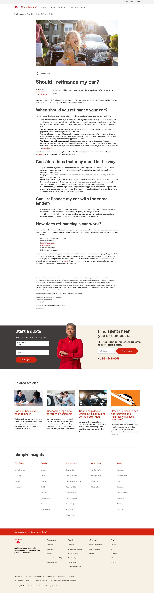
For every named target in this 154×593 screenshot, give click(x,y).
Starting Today (96, 487)
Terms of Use (51, 576)
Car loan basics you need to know (26, 412)
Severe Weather (122, 492)
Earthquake (120, 470)
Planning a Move (71, 498)
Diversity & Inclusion (95, 549)
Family (17, 481)
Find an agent (127, 351)
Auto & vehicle (20, 470)
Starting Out (70, 470)
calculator (41, 154)
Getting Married (71, 476)
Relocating (69, 509)
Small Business (46, 509)
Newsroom (50, 553)
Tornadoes (120, 498)
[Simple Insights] (29, 8)
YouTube (113, 562)
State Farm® (41, 93)
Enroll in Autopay (73, 558)
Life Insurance (45, 498)
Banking (18, 476)
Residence (18, 487)
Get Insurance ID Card (74, 566)
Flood (118, 481)
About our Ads (18, 576)
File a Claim (71, 544)
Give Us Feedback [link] (52, 562)
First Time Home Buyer (74, 481)
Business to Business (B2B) (54, 558)
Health (43, 487)
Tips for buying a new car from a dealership (59, 412)
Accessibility (61, 576)
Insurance (44, 492)
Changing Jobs (71, 492)
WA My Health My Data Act (22, 580)
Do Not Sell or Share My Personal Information (63, 580)
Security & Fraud (39, 576)
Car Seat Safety (96, 470)
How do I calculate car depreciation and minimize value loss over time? (124, 415)
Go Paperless (72, 562)
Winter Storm (121, 509)
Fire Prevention (122, 476)
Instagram (114, 553)
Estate (43, 476)
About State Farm (52, 549)
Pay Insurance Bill (73, 553)
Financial (44, 481)
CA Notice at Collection (40, 580)
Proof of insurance (47, 243)
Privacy (28, 576)
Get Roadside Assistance (75, 549)
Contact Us (50, 544)
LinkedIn (113, 558)
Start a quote (26, 360)
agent (66, 261)
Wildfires (120, 504)
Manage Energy (96, 476)
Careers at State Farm (95, 544)
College (43, 470)
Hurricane (120, 487)
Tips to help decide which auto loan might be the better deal (92, 414)
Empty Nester (70, 515)
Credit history (45, 245)
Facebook (113, 544)
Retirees (91, 553)
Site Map (71, 576)
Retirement (44, 504)
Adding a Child (71, 487)
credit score (48, 148)
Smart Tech (95, 481)
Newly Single (70, 504)
